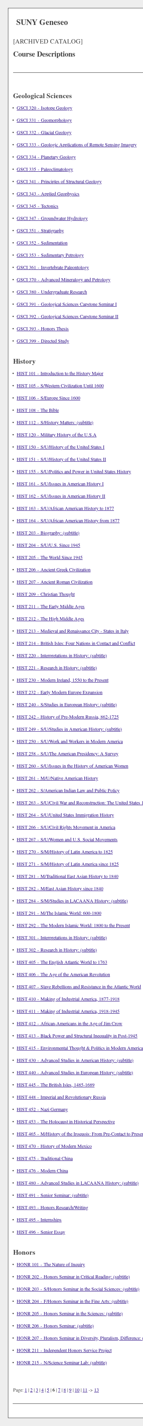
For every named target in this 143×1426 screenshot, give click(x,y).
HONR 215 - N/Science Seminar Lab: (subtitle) (62, 1362)
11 (85, 1389)
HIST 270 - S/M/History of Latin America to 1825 (65, 851)
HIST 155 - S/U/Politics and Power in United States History (74, 471)
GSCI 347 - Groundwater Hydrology (52, 218)
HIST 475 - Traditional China (45, 1158)
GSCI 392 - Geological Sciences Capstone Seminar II (67, 316)
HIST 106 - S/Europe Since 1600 (48, 397)
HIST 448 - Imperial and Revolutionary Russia (61, 1097)
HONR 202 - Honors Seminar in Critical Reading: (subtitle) (73, 1276)
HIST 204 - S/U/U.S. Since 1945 (48, 545)
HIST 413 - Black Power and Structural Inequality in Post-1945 (77, 1035)
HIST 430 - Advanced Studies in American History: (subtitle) (75, 1060)
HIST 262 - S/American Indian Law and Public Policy (68, 790)
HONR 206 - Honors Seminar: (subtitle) (55, 1325)
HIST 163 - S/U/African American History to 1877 (65, 508)
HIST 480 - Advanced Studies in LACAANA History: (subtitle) (78, 1182)
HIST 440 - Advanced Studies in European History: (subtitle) (75, 1072)
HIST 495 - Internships (39, 1219)
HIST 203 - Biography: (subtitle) (48, 532)
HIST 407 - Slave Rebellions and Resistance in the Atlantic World (79, 986)
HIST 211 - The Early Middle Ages (51, 606)
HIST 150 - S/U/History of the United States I (60, 447)
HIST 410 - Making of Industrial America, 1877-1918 (68, 999)
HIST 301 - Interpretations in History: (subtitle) (62, 937)
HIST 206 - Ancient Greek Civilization (54, 569)
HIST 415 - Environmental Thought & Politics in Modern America (80, 1048)
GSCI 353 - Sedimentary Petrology (50, 255)
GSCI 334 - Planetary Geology (46, 157)
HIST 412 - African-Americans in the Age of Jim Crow (69, 1023)
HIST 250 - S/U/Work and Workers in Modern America (70, 741)
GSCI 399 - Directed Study (43, 341)
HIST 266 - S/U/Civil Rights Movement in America (66, 827)
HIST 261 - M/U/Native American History (57, 778)
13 (96, 1389)
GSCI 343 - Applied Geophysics (48, 193)
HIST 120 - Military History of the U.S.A (57, 434)
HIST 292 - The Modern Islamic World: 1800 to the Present (73, 925)
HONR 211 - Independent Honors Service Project (64, 1350)
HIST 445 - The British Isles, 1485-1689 (56, 1084)
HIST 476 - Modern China (42, 1170)
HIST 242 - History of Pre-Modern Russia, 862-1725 (68, 716)
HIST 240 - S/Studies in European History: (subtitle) (67, 704)
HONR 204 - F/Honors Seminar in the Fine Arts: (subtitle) (72, 1301)
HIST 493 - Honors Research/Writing (52, 1207)
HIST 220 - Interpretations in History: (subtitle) (62, 655)
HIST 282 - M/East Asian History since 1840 (60, 888)
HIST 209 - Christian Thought (46, 594)
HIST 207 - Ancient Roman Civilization (55, 581)
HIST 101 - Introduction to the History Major (60, 373)
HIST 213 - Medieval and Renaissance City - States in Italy (73, 631)
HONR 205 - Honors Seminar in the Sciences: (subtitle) (70, 1313)
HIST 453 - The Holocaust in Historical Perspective (66, 1121)
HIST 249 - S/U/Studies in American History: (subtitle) (69, 729)
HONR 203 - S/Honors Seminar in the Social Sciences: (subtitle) (78, 1289)
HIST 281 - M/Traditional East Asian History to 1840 (67, 876)
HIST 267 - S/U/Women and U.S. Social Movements (67, 839)
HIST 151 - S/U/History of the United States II (61, 459)
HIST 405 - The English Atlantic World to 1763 (62, 962)
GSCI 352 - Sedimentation (42, 242)
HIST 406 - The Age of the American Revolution (63, 974)
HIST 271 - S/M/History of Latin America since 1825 (68, 864)
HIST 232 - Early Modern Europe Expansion (59, 692)
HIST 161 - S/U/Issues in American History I (60, 483)
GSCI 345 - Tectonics (37, 206)
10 (77, 1389)
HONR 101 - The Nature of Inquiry (51, 1264)
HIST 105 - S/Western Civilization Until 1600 (60, 385)
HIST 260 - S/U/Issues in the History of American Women (72, 765)
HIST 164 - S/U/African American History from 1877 (68, 520)
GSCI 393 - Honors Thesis (43, 328)
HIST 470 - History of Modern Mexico (54, 1146)
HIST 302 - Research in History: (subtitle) (57, 949)
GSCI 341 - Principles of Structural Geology (59, 181)
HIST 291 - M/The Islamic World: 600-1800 (59, 913)
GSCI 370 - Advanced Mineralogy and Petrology (63, 279)
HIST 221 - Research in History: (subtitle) (57, 667)
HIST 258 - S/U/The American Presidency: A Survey (67, 753)
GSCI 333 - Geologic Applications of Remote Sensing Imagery (77, 144)
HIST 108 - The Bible (38, 410)
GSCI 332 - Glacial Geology (44, 132)
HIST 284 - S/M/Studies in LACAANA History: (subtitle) (72, 900)
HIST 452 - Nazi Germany (42, 1109)
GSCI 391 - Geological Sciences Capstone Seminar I (67, 304)
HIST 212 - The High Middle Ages (50, 618)
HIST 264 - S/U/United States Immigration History (65, 815)
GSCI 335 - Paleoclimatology (45, 169)
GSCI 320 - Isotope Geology (44, 107)
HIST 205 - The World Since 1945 (50, 557)
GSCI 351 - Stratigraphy (40, 230)
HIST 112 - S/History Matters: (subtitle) (55, 422)
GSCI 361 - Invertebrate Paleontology (53, 267)
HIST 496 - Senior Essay (41, 1232)
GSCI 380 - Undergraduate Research (52, 291)
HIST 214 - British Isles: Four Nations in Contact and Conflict (76, 643)
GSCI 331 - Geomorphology (44, 120)
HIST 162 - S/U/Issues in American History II (61, 496)
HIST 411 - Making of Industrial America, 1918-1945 (68, 1011)
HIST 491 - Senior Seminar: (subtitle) (53, 1195)
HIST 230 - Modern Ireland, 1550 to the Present (62, 680)
